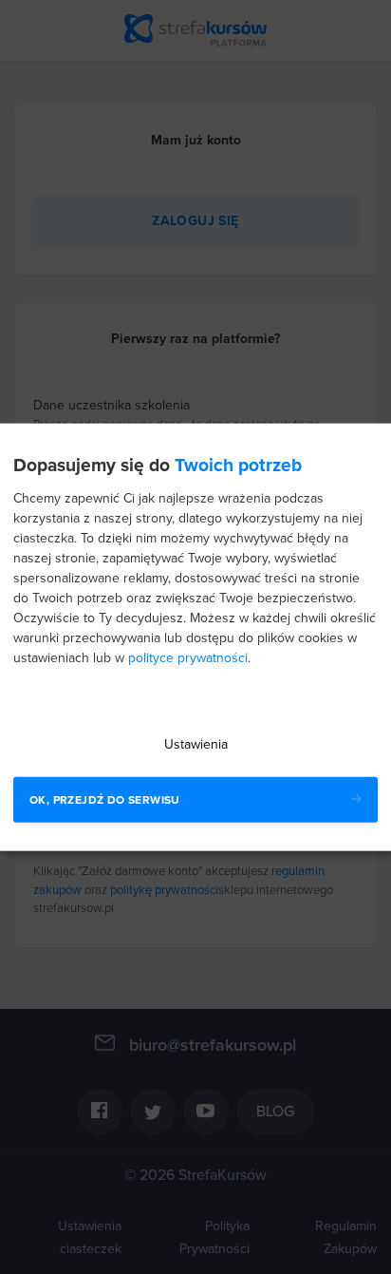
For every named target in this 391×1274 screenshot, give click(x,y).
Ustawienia (196, 744)
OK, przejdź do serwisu (104, 800)
